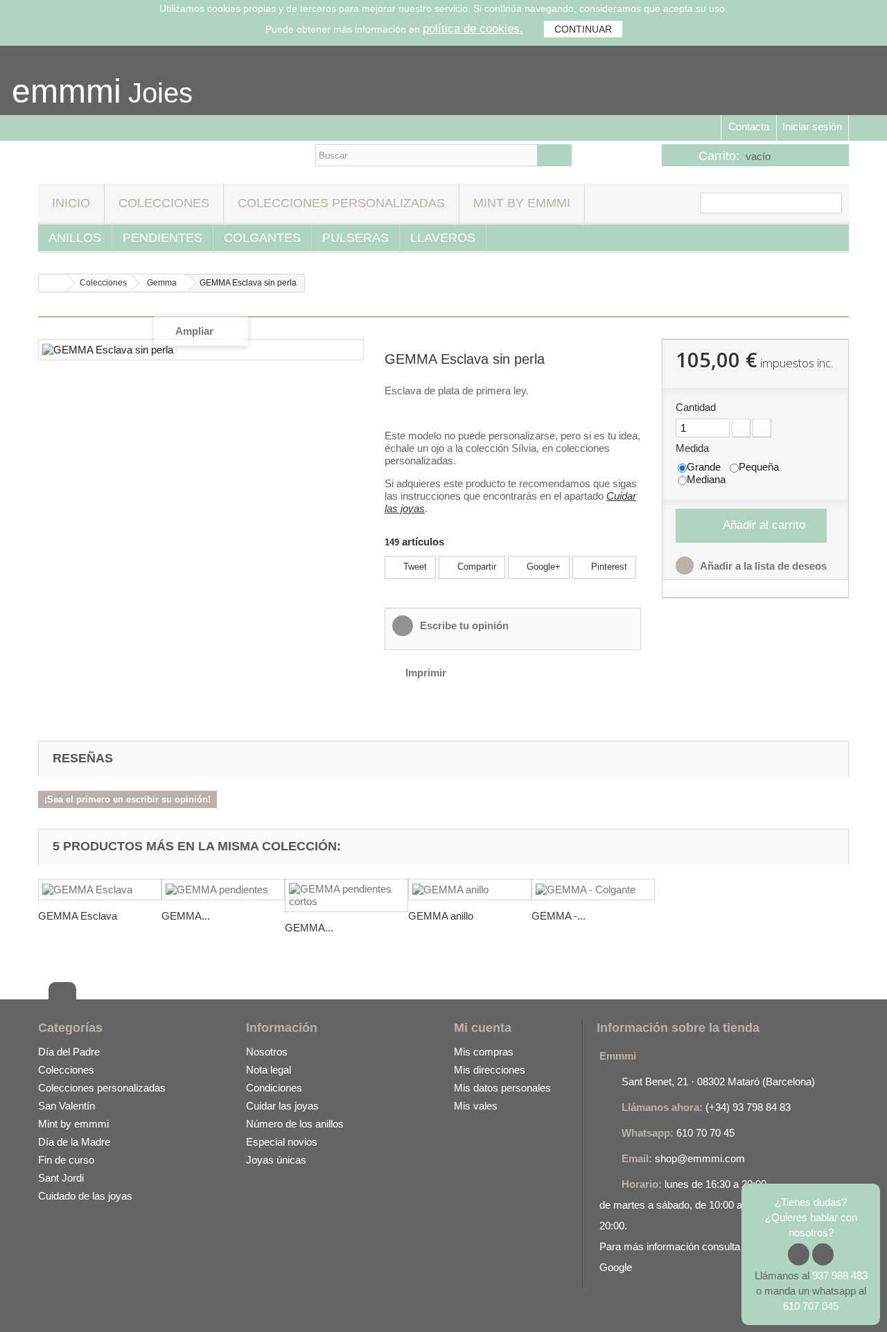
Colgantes (262, 238)
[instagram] (77, 1307)
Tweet (414, 566)
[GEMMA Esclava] (99, 889)
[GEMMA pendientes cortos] (346, 895)
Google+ (542, 566)
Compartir (475, 566)
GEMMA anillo (440, 916)
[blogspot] (132, 1307)
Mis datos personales (502, 1088)
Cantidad (696, 407)
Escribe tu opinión (463, 625)
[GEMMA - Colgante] (593, 889)
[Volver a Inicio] (52, 283)
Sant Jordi (61, 1178)
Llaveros (442, 238)
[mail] (105, 1307)
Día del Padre (69, 1052)
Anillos (75, 238)
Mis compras (483, 1052)
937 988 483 (840, 1275)
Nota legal (268, 1070)
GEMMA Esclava (77, 916)
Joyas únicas (276, 1160)
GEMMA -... (559, 916)
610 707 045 (810, 1306)
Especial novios (281, 1142)
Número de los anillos (295, 1124)
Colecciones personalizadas (341, 203)
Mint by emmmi (521, 203)
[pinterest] (159, 1307)
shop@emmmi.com (700, 1158)
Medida (694, 448)
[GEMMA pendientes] (223, 889)
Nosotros (267, 1052)
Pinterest (607, 566)
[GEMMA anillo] (470, 889)
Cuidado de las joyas (85, 1196)
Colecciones (163, 203)
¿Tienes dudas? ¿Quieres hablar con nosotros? (811, 1217)
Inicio (71, 203)
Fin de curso (66, 1160)
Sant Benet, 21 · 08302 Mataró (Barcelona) (718, 1081)
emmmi (66, 91)
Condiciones (274, 1088)
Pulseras (355, 238)
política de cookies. (473, 28)
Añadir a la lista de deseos (762, 566)
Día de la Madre (74, 1142)
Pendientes (162, 238)
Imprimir (425, 672)
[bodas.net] (187, 1307)
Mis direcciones (489, 1070)
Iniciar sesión (812, 126)
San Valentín (66, 1106)
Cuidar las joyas (282, 1106)
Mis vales (476, 1106)
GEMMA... (185, 916)
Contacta (748, 126)
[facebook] (49, 1307)
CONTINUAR (583, 29)
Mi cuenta (482, 1028)
